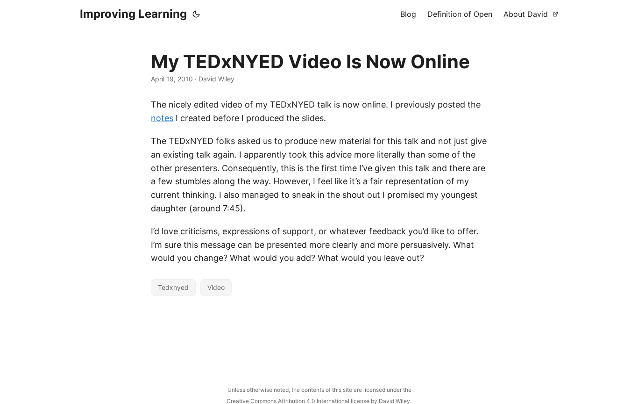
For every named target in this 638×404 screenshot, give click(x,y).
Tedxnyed (173, 287)
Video (216, 287)
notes (162, 118)
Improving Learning (133, 14)
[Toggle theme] (196, 14)
